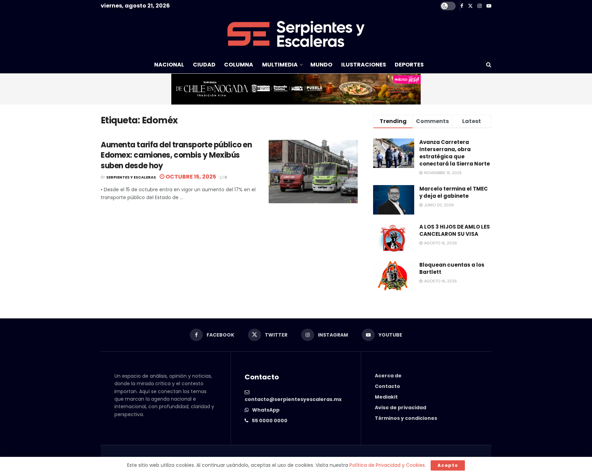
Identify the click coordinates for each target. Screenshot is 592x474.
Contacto (387, 386)
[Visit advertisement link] (296, 89)
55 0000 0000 (269, 420)
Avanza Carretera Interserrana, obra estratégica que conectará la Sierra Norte (454, 152)
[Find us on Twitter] (470, 6)
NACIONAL (169, 65)
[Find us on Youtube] (488, 6)
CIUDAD (204, 65)
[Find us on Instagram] (480, 6)
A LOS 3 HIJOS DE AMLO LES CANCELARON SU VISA (454, 230)
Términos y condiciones (406, 418)
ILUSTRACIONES (363, 65)
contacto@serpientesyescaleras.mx (293, 399)
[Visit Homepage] (296, 34)
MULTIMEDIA (280, 65)
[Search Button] (488, 64)
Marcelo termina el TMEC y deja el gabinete (453, 192)
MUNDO (321, 65)
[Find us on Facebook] (461, 6)
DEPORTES (409, 65)
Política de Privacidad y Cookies (387, 465)
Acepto (447, 465)
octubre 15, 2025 (190, 177)
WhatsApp (266, 409)
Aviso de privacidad (400, 407)
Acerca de (388, 375)
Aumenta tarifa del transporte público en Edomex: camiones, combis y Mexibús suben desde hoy (176, 155)
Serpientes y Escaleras (131, 177)
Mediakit (386, 396)
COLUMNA (238, 65)
